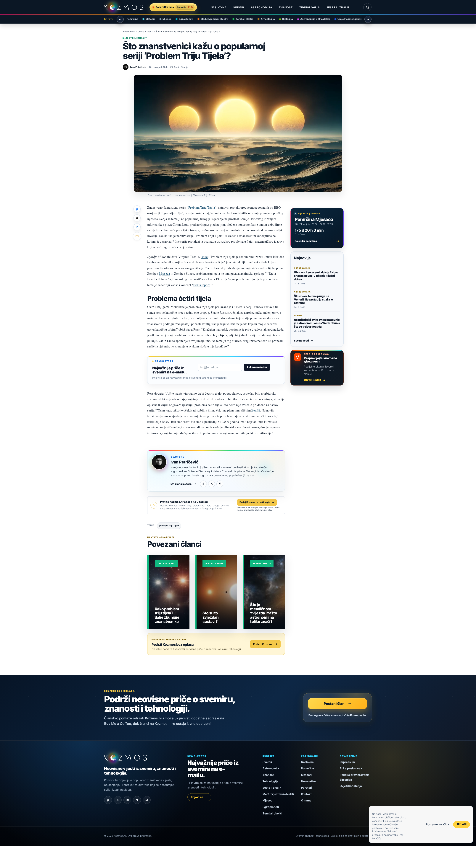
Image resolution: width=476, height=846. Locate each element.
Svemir (238, 7)
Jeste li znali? (338, 7)
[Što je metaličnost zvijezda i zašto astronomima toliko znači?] (264, 592)
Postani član (334, 703)
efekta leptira (201, 285)
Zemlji (255, 410)
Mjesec (163, 18)
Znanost (286, 7)
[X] (211, 484)
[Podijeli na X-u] (137, 217)
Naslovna (219, 7)
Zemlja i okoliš (241, 18)
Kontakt (306, 794)
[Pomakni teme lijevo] (120, 19)
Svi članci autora (181, 483)
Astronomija (261, 7)
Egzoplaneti (182, 18)
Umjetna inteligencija (347, 18)
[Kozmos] (123, 7)
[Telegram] (137, 800)
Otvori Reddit (312, 379)
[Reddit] (147, 800)
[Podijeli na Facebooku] (137, 209)
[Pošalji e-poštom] (137, 236)
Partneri (306, 787)
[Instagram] (219, 484)
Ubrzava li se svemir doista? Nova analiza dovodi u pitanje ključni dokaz (316, 276)
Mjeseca (164, 273)
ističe (204, 256)
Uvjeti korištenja (351, 786)
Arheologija (264, 18)
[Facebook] (203, 484)
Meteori (147, 18)
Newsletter (308, 781)
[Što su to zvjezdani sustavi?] (217, 592)
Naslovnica (129, 31)
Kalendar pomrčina (317, 241)
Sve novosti (301, 340)
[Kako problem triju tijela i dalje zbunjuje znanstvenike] (169, 592)
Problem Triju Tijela (201, 207)
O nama (306, 800)
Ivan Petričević (184, 462)
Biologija (284, 18)
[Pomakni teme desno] (368, 19)
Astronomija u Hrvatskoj (312, 18)
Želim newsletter (257, 367)
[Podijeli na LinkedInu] (137, 226)
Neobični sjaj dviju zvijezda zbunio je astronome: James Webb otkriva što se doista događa (317, 323)
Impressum (347, 762)
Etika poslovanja (351, 768)
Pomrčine (129, 18)
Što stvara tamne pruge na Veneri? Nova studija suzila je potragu (313, 299)
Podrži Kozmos (262, 644)
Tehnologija (309, 7)
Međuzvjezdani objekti (211, 18)
